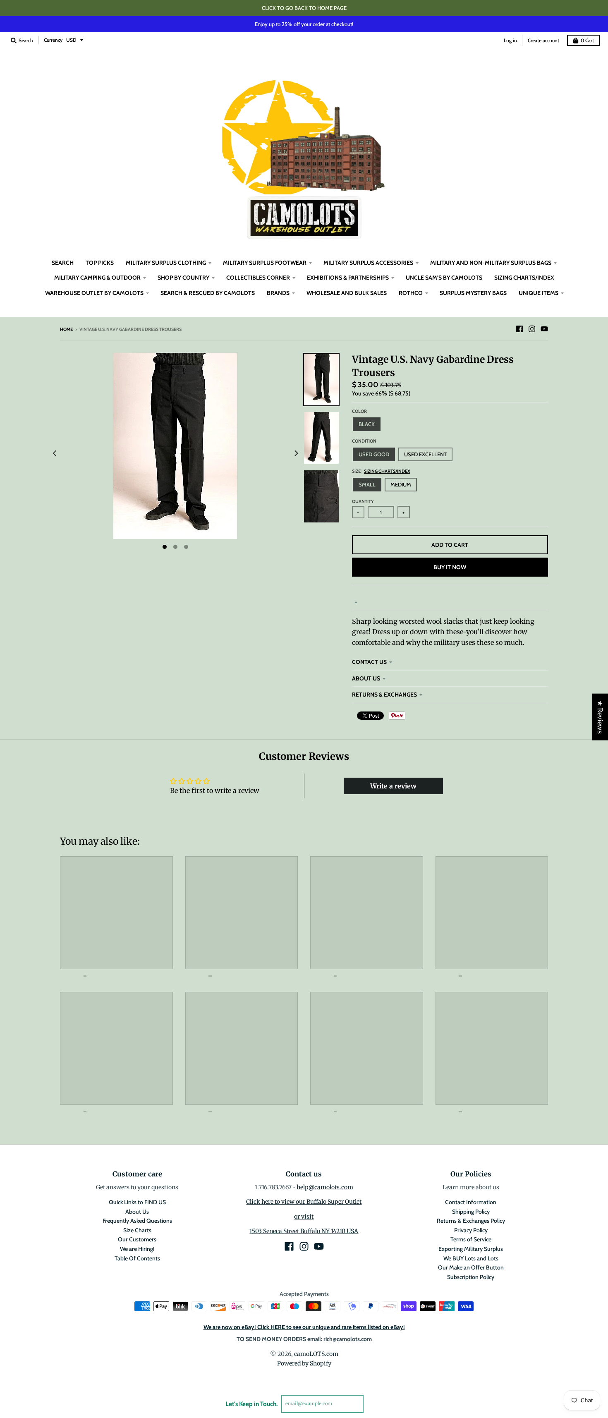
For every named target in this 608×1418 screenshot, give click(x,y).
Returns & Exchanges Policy (471, 1220)
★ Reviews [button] (600, 717)
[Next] (296, 453)
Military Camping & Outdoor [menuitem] (97, 277)
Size (381, 471)
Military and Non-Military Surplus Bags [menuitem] (490, 262)
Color (359, 411)
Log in (510, 40)
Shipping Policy (471, 1211)
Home (66, 329)
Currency (53, 40)
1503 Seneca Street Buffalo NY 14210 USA (303, 1231)
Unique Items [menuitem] (538, 293)
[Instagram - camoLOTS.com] (532, 329)
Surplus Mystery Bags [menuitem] (473, 293)
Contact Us (369, 662)
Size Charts (137, 1230)
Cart (587, 40)
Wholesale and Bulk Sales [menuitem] (346, 293)
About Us (366, 678)
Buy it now (449, 567)
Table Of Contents (137, 1258)
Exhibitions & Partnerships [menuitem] (348, 277)
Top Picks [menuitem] (100, 262)
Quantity (363, 501)
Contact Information (470, 1202)
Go (373, 1403)
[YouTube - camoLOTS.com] (544, 329)
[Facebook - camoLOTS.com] (519, 329)
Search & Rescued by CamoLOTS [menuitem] (207, 293)
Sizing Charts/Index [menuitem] (524, 277)
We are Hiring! (137, 1249)
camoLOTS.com (316, 1354)
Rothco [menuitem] (411, 293)
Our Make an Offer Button (471, 1267)
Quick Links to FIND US (137, 1202)
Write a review (393, 786)
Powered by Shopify (304, 1363)
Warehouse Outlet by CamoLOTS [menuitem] (94, 293)
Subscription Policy (470, 1277)
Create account (543, 40)
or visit (304, 1216)
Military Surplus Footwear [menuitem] (264, 262)
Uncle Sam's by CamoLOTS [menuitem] (444, 277)
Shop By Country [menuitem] (183, 277)
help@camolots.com (325, 1187)
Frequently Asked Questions (137, 1220)
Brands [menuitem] (278, 293)
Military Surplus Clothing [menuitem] (166, 262)
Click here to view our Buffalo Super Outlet (303, 1201)
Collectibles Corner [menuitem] (258, 277)
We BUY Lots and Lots (470, 1258)
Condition (364, 441)
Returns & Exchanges (384, 694)
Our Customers (137, 1239)
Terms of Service (470, 1239)
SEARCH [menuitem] (63, 262)
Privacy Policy (471, 1230)
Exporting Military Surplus (470, 1249)
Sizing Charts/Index (387, 471)
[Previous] (55, 453)
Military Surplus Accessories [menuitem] (368, 262)
